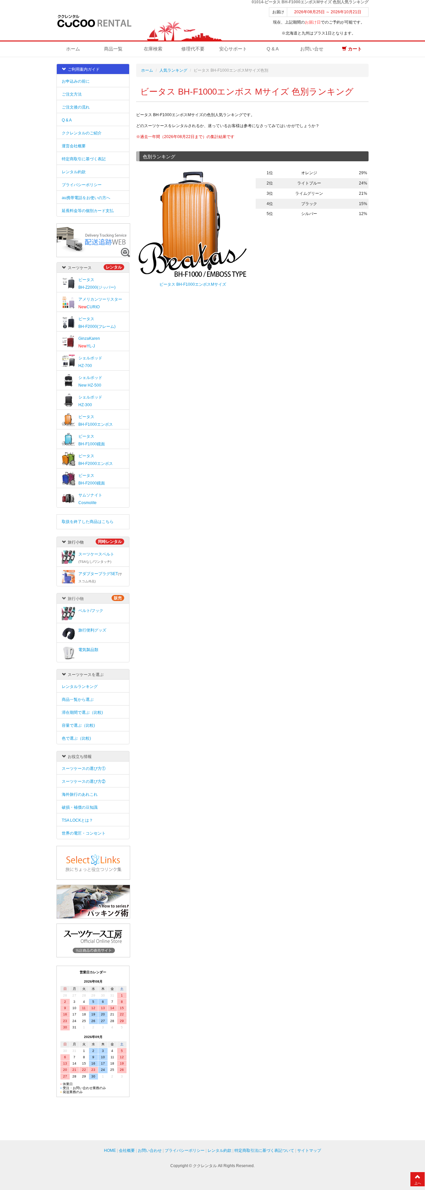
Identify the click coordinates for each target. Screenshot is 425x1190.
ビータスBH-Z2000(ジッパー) (97, 283)
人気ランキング (173, 70)
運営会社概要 (74, 146)
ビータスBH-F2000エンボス (95, 460)
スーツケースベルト (96, 558)
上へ (417, 1183)
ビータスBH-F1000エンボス (95, 420)
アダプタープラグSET (100, 577)
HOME (110, 1150)
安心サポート (233, 48)
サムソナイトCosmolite (90, 499)
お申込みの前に (76, 81)
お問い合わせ (150, 1150)
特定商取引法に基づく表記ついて (264, 1150)
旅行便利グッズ (92, 630)
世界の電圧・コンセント (84, 833)
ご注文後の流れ (76, 107)
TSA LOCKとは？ (77, 820)
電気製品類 (88, 649)
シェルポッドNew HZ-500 (90, 381)
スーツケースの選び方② (84, 781)
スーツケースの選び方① (84, 768)
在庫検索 (153, 48)
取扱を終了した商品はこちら (88, 521)
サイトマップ (309, 1150)
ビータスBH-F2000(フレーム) (97, 323)
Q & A (273, 48)
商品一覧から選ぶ (78, 699)
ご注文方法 (72, 94)
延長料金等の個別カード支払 (88, 210)
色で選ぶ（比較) (76, 738)
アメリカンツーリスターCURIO (100, 303)
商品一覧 (113, 48)
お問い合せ (311, 48)
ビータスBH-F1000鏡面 (91, 440)
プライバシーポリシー (82, 185)
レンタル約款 (74, 172)
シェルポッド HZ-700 (90, 362)
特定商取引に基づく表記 (84, 159)
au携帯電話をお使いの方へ (86, 197)
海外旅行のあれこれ (80, 794)
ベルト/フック (90, 610)
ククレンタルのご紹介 (82, 133)
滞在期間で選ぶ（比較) (82, 712)
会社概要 (127, 1150)
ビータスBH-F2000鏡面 (91, 479)
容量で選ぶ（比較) (78, 725)
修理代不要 (193, 48)
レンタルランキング (80, 686)
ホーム (73, 48)
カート (354, 48)
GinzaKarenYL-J (89, 342)
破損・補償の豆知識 (80, 807)
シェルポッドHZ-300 (90, 401)
